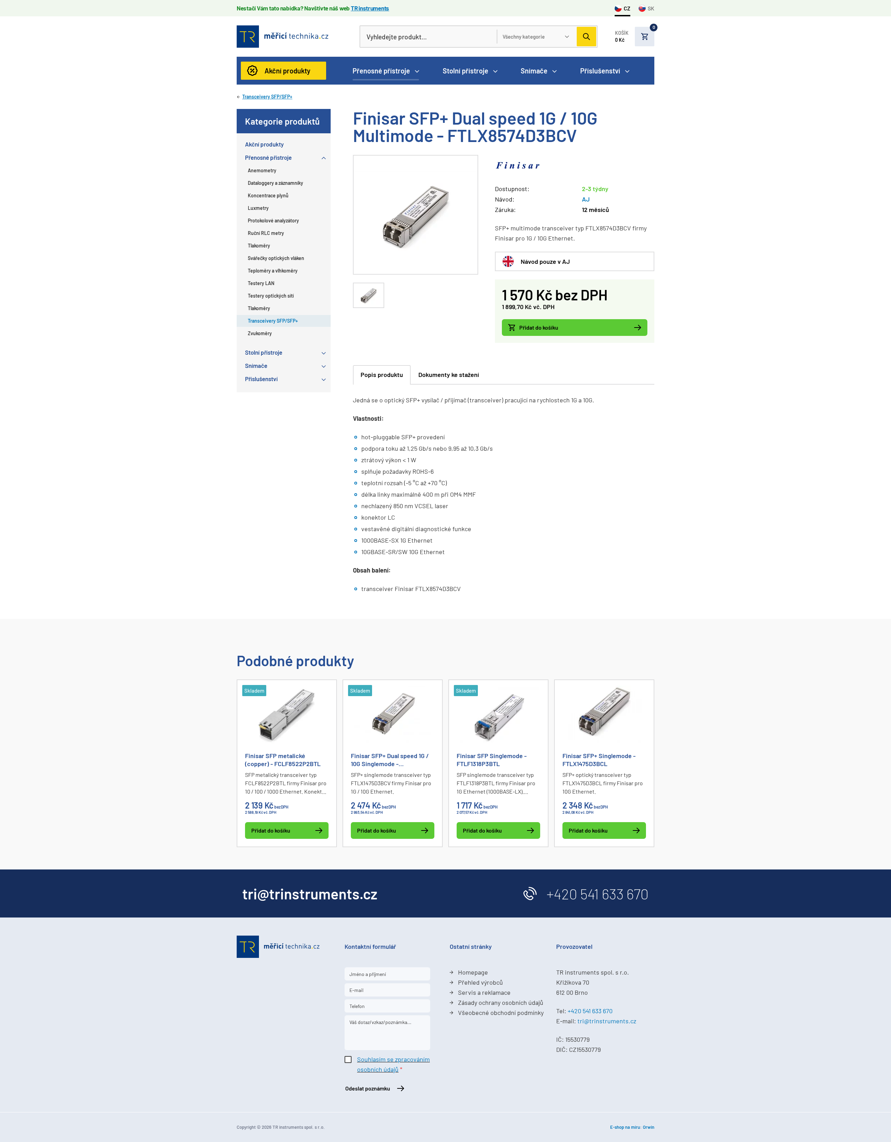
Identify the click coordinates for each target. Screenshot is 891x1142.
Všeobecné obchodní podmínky (501, 1012)
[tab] (368, 295)
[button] (634, 36)
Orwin (648, 1127)
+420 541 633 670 (597, 893)
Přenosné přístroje (381, 70)
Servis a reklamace (484, 992)
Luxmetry (258, 208)
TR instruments (370, 8)
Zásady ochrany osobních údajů (500, 1002)
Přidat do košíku (538, 327)
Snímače (534, 70)
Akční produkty (287, 70)
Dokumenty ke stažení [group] (448, 374)
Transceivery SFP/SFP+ (267, 97)
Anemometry (262, 170)
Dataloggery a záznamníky (275, 183)
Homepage (473, 972)
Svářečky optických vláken (276, 258)
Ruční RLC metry (266, 233)
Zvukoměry (260, 333)
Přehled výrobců (480, 982)
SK (651, 8)
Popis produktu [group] (382, 374)
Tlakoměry (259, 246)
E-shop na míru (625, 1127)
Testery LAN (261, 283)
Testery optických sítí (271, 296)
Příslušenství (600, 70)
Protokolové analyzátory (273, 220)
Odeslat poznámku (367, 1088)
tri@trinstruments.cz (606, 1021)
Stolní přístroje (465, 70)
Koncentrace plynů (268, 195)
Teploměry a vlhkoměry (273, 271)
